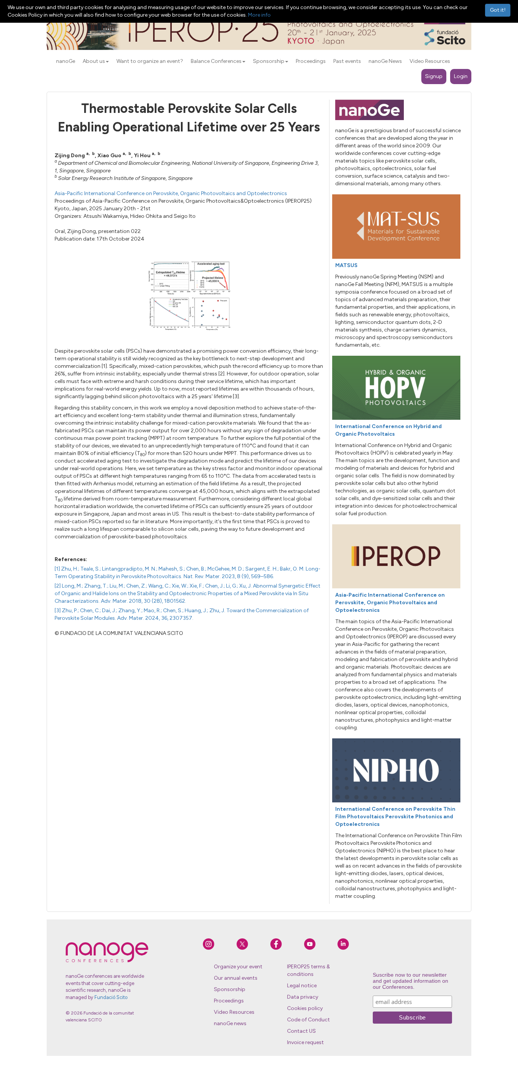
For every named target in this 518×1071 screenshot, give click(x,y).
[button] (107, 62)
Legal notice (302, 985)
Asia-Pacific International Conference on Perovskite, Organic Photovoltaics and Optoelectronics (171, 193)
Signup (434, 76)
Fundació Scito (110, 997)
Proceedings (229, 1001)
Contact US (301, 1031)
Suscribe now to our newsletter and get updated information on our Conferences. (410, 981)
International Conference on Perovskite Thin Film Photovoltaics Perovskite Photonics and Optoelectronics (395, 816)
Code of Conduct (308, 1019)
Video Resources (234, 1012)
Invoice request (305, 1042)
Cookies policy (305, 1008)
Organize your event (238, 966)
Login (461, 76)
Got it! (497, 10)
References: (71, 559)
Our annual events (235, 978)
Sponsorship (229, 989)
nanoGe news (230, 1023)
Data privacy (302, 997)
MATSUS (346, 265)
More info (259, 15)
